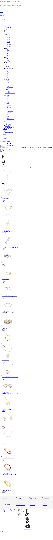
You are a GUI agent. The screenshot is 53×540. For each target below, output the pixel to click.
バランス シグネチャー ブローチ (13, 247)
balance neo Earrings (5, 425)
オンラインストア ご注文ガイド (20, 505)
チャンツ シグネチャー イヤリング (13, 393)
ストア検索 (11, 511)
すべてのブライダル (8, 128)
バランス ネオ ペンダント (11, 409)
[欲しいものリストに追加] (0, 146)
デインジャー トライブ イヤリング (12, 296)
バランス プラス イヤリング (12, 215)
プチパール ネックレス (10, 312)
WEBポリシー (19, 513)
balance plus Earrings (5, 215)
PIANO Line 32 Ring (5, 490)
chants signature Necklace (5, 377)
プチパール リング (8, 328)
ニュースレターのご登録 (27, 529)
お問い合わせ (2, 15)
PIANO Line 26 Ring (5, 458)
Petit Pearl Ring (4, 328)
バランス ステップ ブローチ (11, 231)
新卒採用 (19, 510)
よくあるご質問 (46, 498)
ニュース (11, 510)
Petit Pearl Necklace (4, 312)
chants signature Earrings (5, 393)
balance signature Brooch (5, 247)
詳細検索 (1, 12)
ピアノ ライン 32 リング (11, 490)
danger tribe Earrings (5, 296)
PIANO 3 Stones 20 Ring (5, 474)
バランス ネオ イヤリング (11, 425)
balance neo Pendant (4, 409)
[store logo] (2, 14)
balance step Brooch (4, 231)
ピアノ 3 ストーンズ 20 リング (13, 474)
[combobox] (3, 11)
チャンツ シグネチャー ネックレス (13, 377)
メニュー (1, 22)
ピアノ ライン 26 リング (11, 458)
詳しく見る (3, 184)
